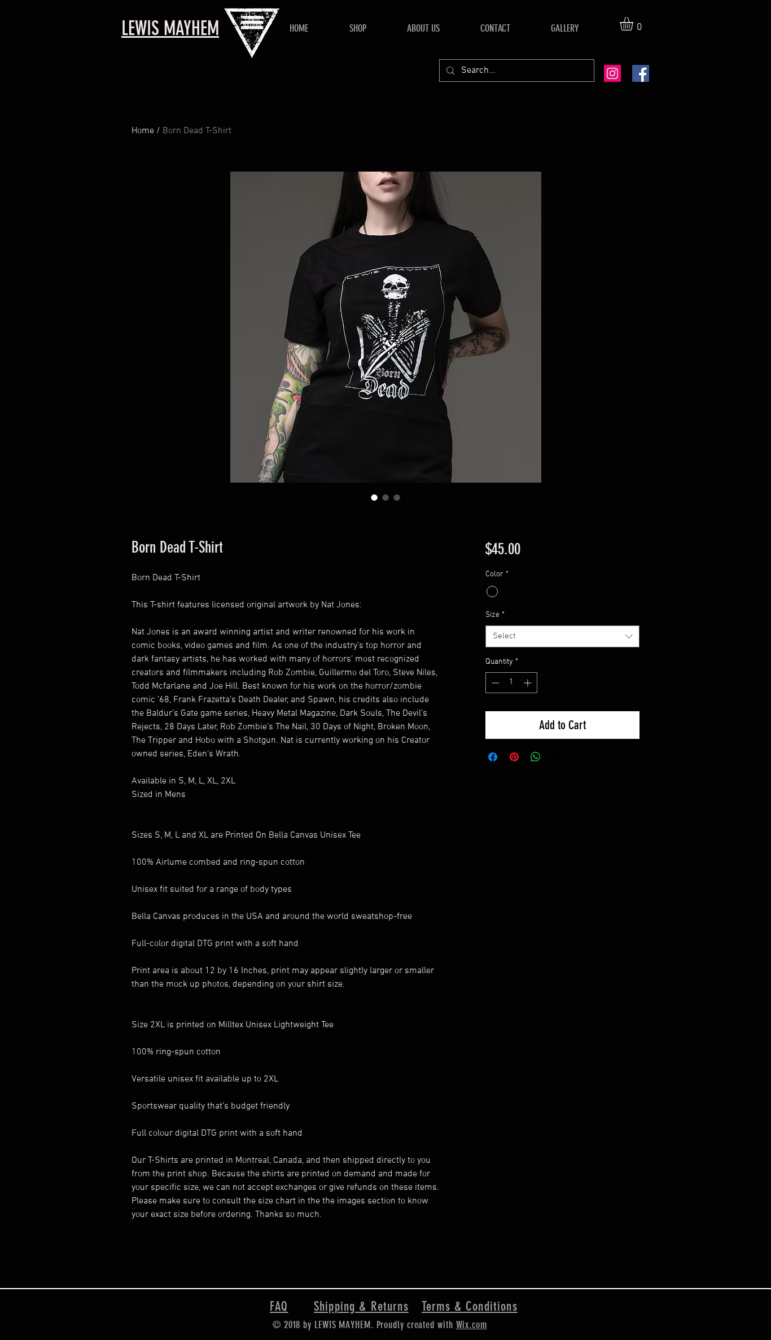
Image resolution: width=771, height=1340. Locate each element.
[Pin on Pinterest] (514, 757)
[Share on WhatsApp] (535, 757)
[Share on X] (557, 757)
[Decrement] (494, 683)
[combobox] (562, 636)
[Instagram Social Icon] (612, 73)
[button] (634, 23)
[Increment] (529, 683)
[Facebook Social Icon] (640, 73)
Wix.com (471, 1325)
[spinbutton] (511, 683)
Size (495, 615)
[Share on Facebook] (493, 757)
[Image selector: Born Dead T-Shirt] (374, 497)
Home (143, 131)
